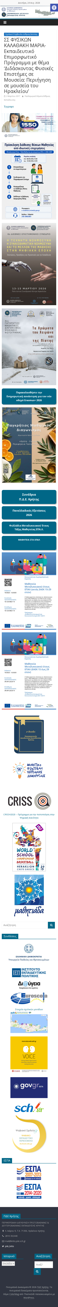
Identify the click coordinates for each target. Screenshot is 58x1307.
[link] (54, 7)
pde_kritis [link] (9, 1246)
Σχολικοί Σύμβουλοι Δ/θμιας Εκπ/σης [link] (21, 34)
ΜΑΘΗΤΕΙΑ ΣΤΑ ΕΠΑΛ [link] (29, 539)
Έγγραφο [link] (9, 106)
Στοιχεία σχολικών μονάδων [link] (29, 1009)
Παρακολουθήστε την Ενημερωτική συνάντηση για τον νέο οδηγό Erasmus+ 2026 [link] (29, 396)
